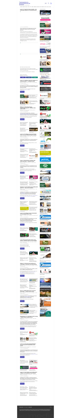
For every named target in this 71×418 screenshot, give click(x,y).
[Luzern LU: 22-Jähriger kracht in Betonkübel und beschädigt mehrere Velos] (29, 215)
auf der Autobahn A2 (27, 296)
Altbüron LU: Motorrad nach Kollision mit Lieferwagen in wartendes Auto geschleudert (28, 264)
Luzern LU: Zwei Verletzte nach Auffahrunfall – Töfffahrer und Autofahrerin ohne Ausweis (28, 373)
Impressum (21, 407)
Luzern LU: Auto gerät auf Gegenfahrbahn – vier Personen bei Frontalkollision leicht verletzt (28, 344)
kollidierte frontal (34, 354)
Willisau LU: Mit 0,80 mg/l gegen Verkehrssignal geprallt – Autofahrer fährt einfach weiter (28, 108)
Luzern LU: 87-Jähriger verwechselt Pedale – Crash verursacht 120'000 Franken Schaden (28, 134)
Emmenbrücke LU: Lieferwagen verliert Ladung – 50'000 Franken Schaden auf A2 (29, 317)
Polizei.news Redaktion (25, 164)
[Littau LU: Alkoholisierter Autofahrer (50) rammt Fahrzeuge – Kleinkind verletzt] (29, 162)
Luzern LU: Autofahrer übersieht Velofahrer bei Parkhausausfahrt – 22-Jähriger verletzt (29, 81)
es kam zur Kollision (27, 89)
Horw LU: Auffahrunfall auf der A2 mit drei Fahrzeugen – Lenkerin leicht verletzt (28, 291)
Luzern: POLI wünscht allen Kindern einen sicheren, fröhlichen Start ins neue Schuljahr (28, 240)
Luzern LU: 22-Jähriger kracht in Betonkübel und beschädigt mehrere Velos (28, 213)
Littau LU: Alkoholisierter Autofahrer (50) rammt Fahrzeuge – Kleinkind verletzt (27, 161)
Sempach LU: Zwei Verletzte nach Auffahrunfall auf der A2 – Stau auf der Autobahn (29, 187)
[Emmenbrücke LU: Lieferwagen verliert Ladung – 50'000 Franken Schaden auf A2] (29, 318)
